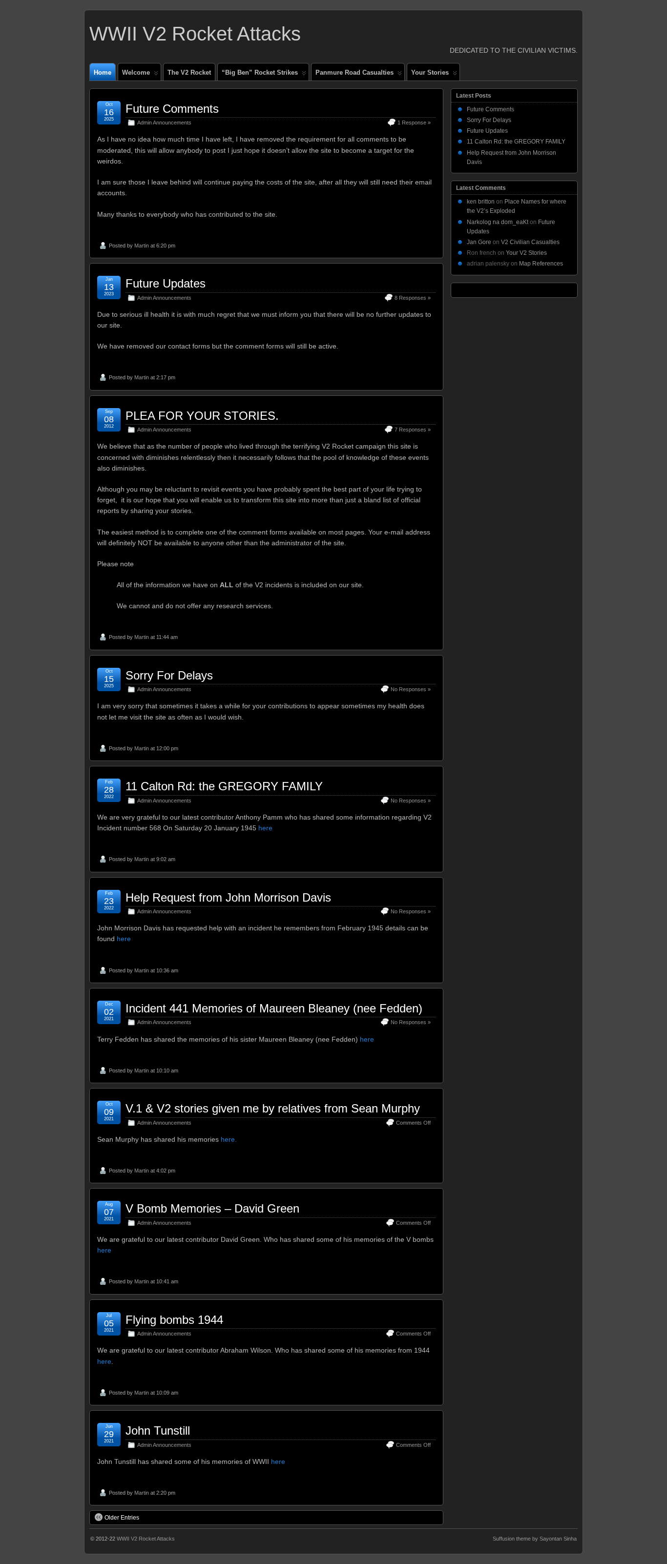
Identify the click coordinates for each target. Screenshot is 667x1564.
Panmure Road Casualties (354, 72)
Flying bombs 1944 (174, 1319)
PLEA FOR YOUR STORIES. (202, 415)
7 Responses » (413, 429)
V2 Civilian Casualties (530, 242)
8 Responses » (413, 298)
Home (102, 72)
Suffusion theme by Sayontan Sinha (535, 1539)
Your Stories (430, 72)
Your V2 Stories (526, 252)
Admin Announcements (164, 122)
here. (229, 1139)
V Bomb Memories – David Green (212, 1208)
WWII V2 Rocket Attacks (195, 33)
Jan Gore (479, 242)
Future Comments (172, 108)
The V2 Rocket (189, 72)
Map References (541, 263)
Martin (141, 245)
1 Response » (414, 122)
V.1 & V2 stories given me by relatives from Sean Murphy (272, 1108)
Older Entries (121, 1517)
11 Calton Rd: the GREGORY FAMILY (224, 786)
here (265, 828)
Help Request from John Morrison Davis (228, 897)
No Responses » (411, 689)
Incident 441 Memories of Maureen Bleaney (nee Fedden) (273, 1008)
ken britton (481, 201)
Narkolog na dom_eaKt (497, 222)
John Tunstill (157, 1430)
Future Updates (165, 283)
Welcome (136, 72)
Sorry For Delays (169, 675)
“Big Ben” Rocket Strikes (260, 72)
